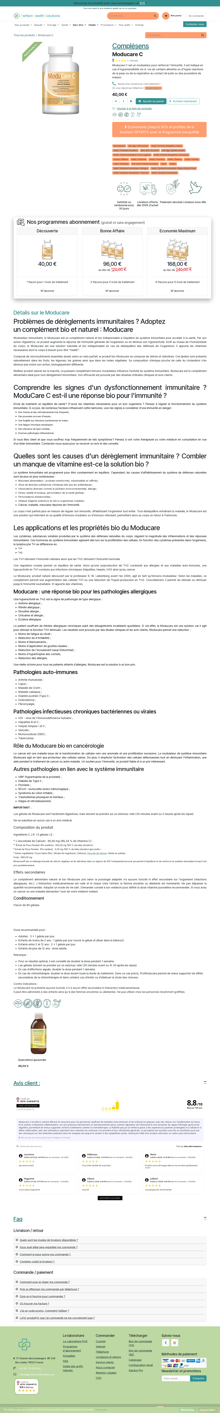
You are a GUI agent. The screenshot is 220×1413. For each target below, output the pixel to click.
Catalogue (135, 1359)
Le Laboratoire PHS (75, 1341)
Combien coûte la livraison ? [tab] (37, 1261)
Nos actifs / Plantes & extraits (145, 164)
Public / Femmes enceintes (126, 150)
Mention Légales (106, 1372)
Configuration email (141, 1365)
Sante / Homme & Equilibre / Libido (166, 146)
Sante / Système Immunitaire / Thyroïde (131, 173)
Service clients (105, 1362)
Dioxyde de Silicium (97, 853)
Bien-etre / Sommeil (150, 150)
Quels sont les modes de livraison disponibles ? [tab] (49, 1240)
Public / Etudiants (121, 164)
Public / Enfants (191, 159)
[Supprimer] (115, 101)
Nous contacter (105, 1367)
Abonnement (119, 146)
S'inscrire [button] (198, 1378)
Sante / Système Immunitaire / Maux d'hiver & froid (173, 168)
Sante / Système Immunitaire (164, 173)
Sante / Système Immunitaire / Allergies (131, 168)
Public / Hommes (157, 159)
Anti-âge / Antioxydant (138, 146)
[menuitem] (23, 25)
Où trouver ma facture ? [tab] (34, 1303)
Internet (100, 1346)
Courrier (101, 1341)
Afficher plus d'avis (110, 1198)
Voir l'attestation (28, 1106)
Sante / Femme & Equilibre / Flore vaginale (132, 155)
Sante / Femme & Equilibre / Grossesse (171, 155)
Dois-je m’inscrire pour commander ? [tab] (42, 1296)
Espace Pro (136, 1370)
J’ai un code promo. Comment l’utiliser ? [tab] (44, 1310)
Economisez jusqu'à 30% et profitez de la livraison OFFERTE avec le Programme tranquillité (159, 129)
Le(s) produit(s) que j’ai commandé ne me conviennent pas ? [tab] (57, 1317)
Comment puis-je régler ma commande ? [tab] (45, 1282)
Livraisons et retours (108, 1357)
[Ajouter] (131, 101)
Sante (163, 164)
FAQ (65, 1361)
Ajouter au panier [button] (153, 101)
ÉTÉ (143, 3)
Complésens (130, 46)
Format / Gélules (121, 159)
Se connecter (196, 15)
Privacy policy (101, 1410)
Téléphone (102, 1351)
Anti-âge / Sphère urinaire (173, 150)
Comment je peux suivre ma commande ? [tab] (45, 1254)
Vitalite (173, 164)
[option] (110, 1040)
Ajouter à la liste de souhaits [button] (134, 108)
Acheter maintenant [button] (184, 101)
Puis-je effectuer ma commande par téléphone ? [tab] (49, 1289)
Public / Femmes (138, 159)
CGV (98, 1378)
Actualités (69, 1355)
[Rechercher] (155, 16)
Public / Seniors (175, 159)
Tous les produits (24, 35)
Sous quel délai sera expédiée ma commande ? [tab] (49, 1247)
